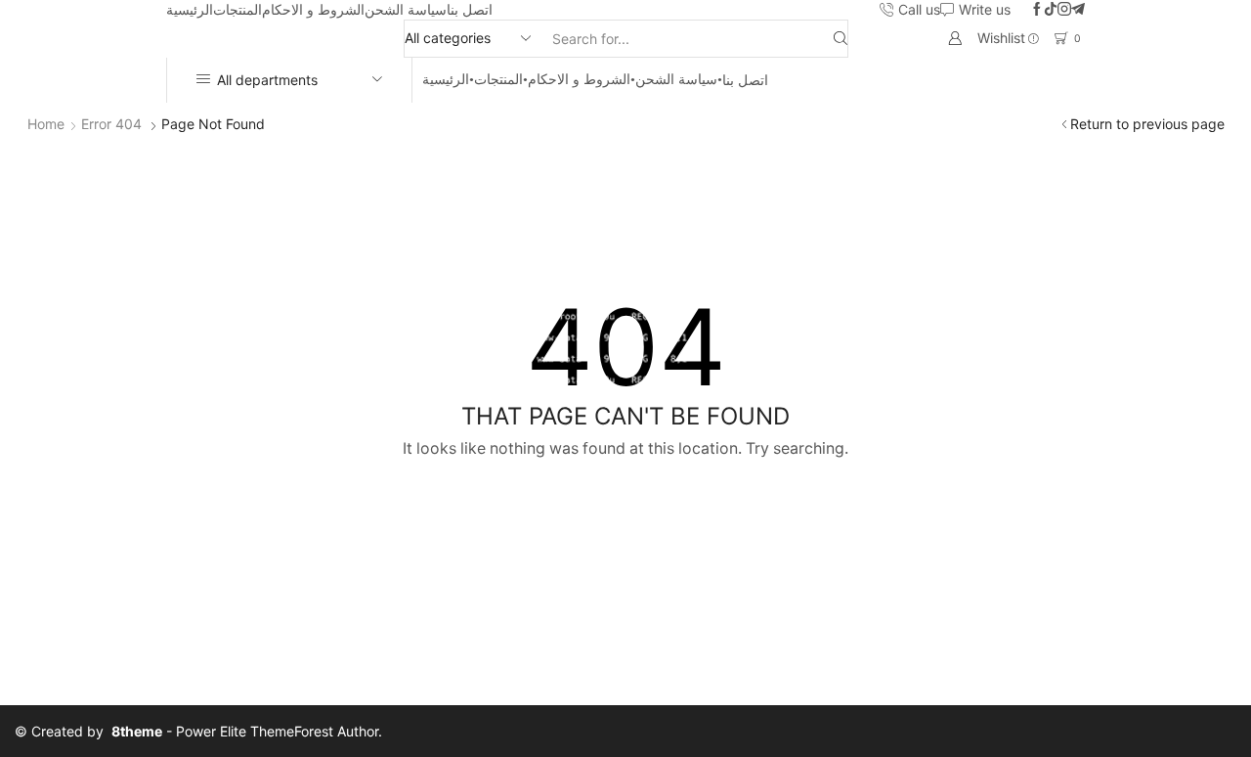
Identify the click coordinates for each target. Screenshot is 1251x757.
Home (46, 123)
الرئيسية (189, 9)
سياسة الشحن (406, 9)
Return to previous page (1147, 123)
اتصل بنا (470, 9)
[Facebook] (1037, 10)
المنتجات (237, 9)
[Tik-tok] (1050, 10)
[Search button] (840, 39)
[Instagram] (1064, 10)
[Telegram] (1078, 10)
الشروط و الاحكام (313, 9)
